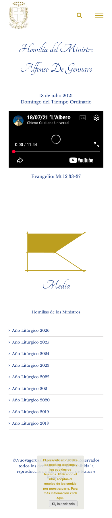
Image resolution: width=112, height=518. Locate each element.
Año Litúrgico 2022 (30, 376)
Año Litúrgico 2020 (31, 400)
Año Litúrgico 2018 (30, 423)
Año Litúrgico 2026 (30, 330)
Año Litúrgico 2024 (30, 353)
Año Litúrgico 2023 (30, 365)
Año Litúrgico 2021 (30, 388)
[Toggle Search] (79, 15)
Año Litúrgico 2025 (30, 342)
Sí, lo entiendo (63, 503)
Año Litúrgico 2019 (30, 411)
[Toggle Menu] (99, 15)
